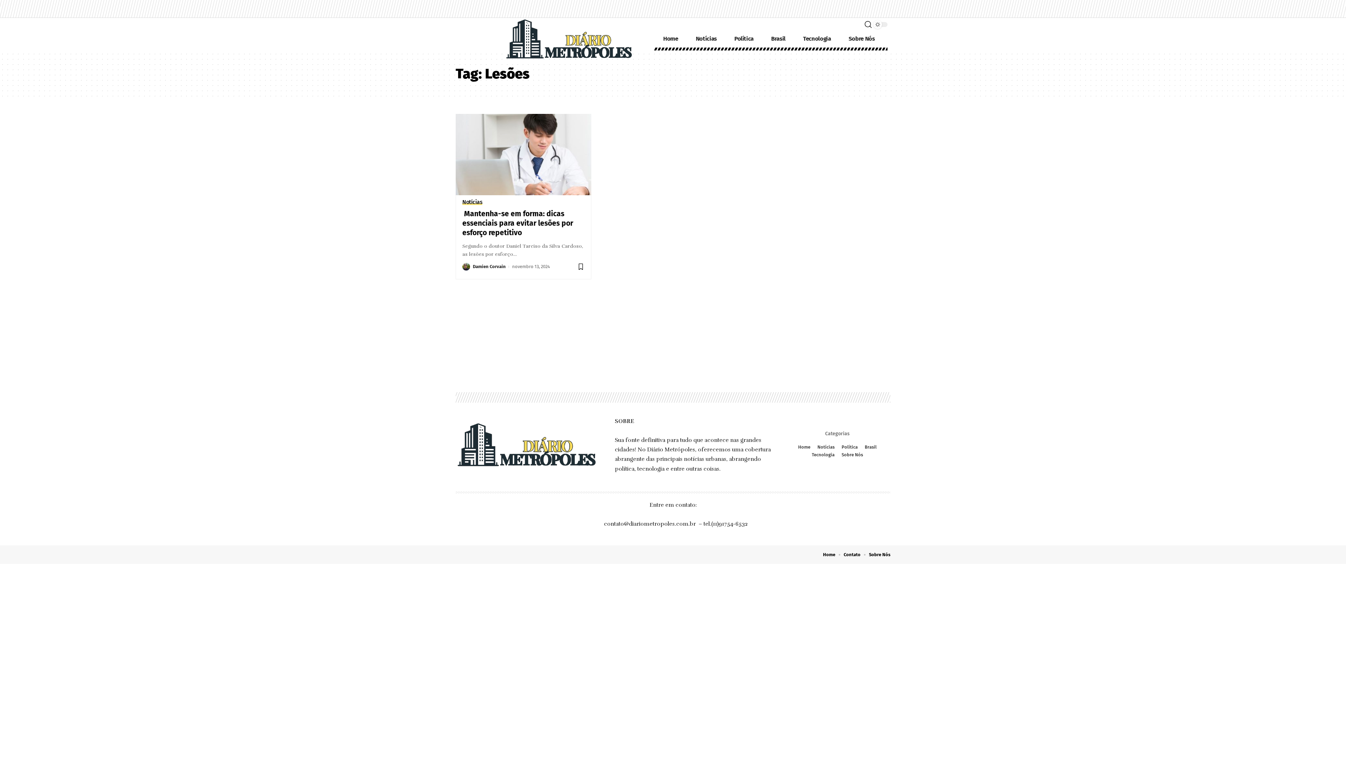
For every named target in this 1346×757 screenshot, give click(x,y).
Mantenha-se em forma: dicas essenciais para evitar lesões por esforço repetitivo (517, 223)
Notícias (472, 202)
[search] (868, 24)
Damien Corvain (489, 266)
